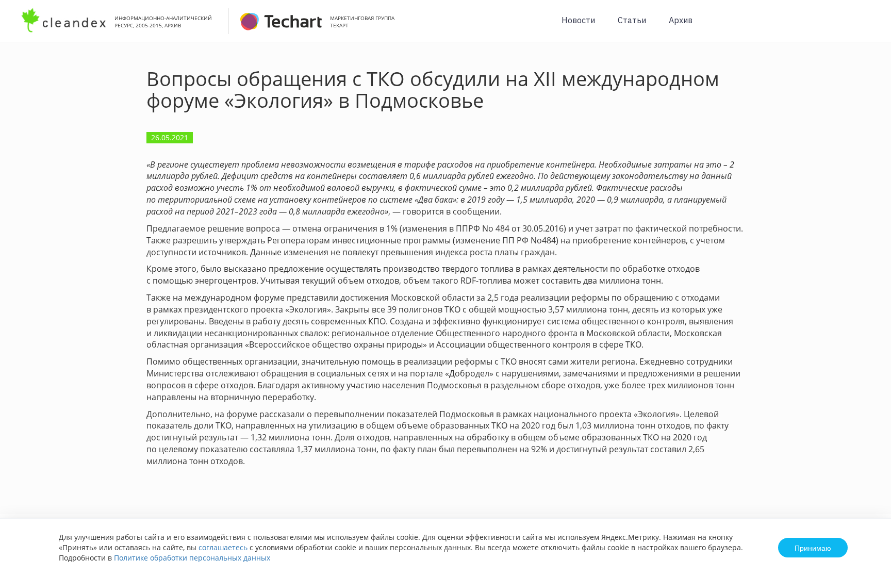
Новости (578, 20)
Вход (867, 26)
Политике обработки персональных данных (192, 558)
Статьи (632, 20)
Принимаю (813, 547)
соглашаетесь (223, 547)
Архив (680, 20)
